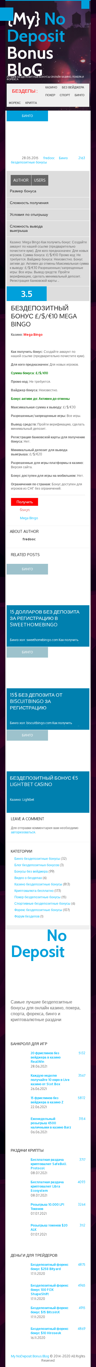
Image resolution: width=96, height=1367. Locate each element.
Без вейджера (73, 87)
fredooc (49, 158)
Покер (50, 95)
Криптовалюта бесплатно (34, 891)
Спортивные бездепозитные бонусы (42, 903)
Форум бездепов (26, 916)
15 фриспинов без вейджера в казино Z (47, 1100)
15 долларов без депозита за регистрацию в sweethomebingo (44, 618)
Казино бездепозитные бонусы (38, 884)
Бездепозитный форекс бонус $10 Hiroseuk (50, 1331)
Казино (51, 87)
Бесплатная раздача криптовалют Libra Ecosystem (47, 1186)
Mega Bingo (29, 518)
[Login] (85, 5)
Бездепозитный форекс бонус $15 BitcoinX (50, 1310)
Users (40, 180)
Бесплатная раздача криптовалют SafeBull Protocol (48, 1164)
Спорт (65, 95)
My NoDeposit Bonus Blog (30, 1356)
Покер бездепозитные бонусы (37, 897)
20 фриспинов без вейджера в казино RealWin (46, 1057)
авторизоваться (23, 832)
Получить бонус (25, 502)
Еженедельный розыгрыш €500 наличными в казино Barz (51, 1123)
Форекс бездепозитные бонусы (38, 910)
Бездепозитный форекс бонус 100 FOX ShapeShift (50, 1289)
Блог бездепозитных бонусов (36, 865)
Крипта (31, 103)
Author (21, 180)
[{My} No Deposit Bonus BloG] (48, 997)
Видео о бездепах (28, 878)
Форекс (15, 103)
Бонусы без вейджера (31, 871)
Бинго (80, 95)
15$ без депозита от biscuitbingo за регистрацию (36, 701)
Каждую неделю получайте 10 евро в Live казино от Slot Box (50, 1079)
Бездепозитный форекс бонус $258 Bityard (50, 1267)
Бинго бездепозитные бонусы (39, 160)
